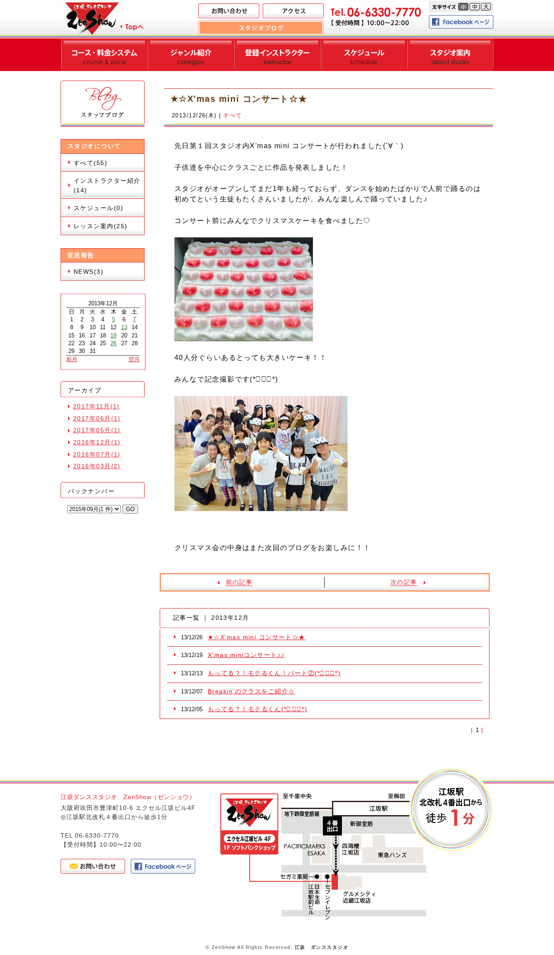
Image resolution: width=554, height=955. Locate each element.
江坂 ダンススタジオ (321, 947)
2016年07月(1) (97, 454)
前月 (71, 359)
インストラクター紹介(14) (107, 185)
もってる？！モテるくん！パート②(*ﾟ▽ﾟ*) (274, 673)
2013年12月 (103, 303)
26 (113, 343)
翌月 (134, 359)
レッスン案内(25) (100, 226)
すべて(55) (90, 162)
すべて (232, 115)
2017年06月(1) (97, 418)
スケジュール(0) (98, 207)
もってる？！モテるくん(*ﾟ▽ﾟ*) (257, 709)
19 (113, 335)
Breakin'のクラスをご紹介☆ (251, 691)
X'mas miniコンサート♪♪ (246, 654)
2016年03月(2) (97, 466)
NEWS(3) (88, 271)
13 (124, 327)
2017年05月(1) (97, 430)
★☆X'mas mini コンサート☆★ (257, 637)
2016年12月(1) (97, 442)
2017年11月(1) (96, 406)
